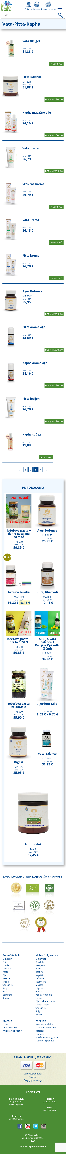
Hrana (38, 998)
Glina (4, 991)
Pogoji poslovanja (33, 1080)
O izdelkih (7, 958)
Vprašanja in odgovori (46, 1037)
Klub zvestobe (9, 1027)
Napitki (39, 975)
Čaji (4, 962)
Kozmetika (40, 981)
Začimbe (39, 978)
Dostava (33, 1077)
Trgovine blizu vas (48, 9)
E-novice (39, 1034)
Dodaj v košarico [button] (54, 99)
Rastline (6, 978)
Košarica (36, 9)
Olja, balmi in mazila (45, 1001)
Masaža (39, 984)
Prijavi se (28, 9)
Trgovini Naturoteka (45, 1027)
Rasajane (40, 965)
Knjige (5, 981)
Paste (5, 971)
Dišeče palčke (42, 1004)
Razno (5, 998)
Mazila (5, 965)
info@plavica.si (16, 1118)
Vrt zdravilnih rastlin (12, 1030)
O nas (5, 1024)
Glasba (38, 991)
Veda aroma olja (43, 994)
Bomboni (7, 994)
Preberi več (56, 63)
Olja (4, 975)
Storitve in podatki (44, 1040)
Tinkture (6, 968)
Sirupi (5, 988)
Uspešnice (7, 984)
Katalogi (39, 1030)
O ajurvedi (40, 958)
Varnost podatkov (33, 1073)
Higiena (39, 988)
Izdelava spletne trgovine (33, 1146)
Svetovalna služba (44, 1024)
